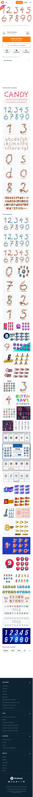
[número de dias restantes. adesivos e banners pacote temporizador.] (16, 726)
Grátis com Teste (16, 39)
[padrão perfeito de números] (22, 562)
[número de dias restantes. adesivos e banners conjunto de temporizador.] (9, 675)
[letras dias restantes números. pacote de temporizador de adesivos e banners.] (10, 576)
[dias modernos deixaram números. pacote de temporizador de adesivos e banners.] (16, 482)
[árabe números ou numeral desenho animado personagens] (10, 537)
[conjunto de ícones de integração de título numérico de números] (16, 588)
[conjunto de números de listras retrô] (9, 564)
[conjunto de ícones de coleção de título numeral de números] (9, 509)
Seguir (27, 33)
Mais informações (8, 59)
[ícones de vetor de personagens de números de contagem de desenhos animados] (9, 342)
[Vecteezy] (2, 2)
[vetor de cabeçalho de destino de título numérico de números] (16, 602)
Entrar (25, 2)
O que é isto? (17, 57)
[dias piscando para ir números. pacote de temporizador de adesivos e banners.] (16, 640)
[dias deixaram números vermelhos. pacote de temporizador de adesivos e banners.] (22, 425)
